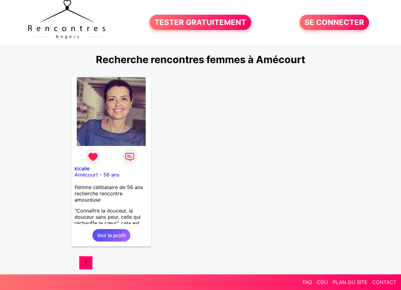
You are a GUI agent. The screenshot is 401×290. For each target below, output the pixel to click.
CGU (322, 282)
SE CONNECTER (334, 22)
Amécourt (86, 175)
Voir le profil (111, 235)
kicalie (82, 168)
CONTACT (384, 282)
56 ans (111, 175)
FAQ (307, 282)
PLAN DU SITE (350, 282)
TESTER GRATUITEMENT (200, 22)
